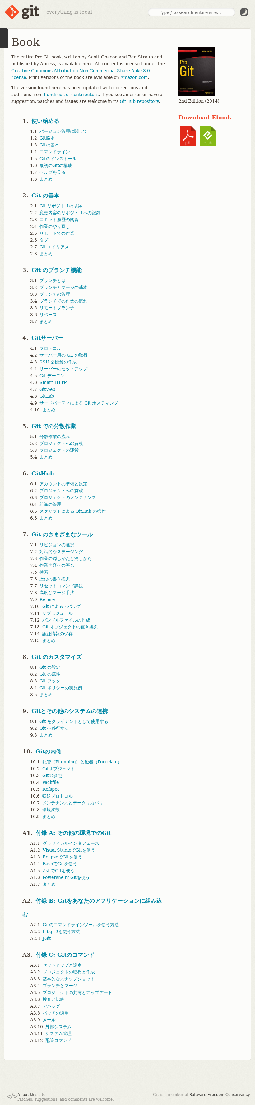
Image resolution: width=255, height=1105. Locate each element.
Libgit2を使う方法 (61, 931)
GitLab (46, 396)
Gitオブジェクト (58, 768)
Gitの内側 (48, 751)
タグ (43, 240)
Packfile (50, 782)
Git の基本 (45, 195)
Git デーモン (52, 375)
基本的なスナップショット (69, 978)
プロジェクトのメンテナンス (67, 497)
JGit (47, 938)
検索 (43, 572)
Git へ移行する (54, 728)
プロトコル (50, 348)
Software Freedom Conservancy (219, 1095)
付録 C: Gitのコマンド (65, 954)
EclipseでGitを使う (62, 856)
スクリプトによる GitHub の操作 (72, 511)
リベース (48, 314)
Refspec (51, 789)
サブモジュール (57, 613)
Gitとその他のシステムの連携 (69, 711)
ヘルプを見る (52, 172)
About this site (31, 1095)
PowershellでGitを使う (66, 877)
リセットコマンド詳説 (61, 585)
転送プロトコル (57, 795)
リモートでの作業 (56, 233)
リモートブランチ (56, 307)
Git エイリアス (54, 246)
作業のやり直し (54, 226)
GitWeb (47, 389)
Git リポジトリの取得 (60, 205)
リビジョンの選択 (56, 544)
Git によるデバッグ (61, 606)
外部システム (58, 1026)
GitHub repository (139, 101)
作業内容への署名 (56, 565)
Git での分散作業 (53, 426)
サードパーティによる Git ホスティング (78, 402)
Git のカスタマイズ (56, 657)
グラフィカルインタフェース (71, 843)
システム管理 (58, 1033)
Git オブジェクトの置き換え (70, 626)
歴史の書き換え (54, 578)
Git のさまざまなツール (62, 534)
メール (49, 1019)
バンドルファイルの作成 (66, 619)
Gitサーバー (47, 338)
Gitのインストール (57, 158)
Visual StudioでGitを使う (69, 850)
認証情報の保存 (57, 633)
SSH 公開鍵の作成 (58, 361)
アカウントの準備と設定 (63, 483)
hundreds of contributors (71, 94)
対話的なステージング (61, 551)
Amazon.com (134, 77)
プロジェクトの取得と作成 (69, 971)
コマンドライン (54, 151)
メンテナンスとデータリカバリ (72, 802)
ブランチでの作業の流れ (63, 300)
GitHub (42, 473)
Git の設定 (49, 667)
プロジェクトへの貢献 (61, 443)
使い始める (45, 121)
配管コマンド (58, 1040)
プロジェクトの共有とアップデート (77, 992)
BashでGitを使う (60, 863)
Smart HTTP (53, 382)
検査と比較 (53, 999)
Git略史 (47, 138)
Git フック (49, 680)
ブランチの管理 (54, 294)
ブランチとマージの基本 (63, 287)
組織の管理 (50, 504)
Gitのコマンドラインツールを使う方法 (81, 924)
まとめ (46, 179)
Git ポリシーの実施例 (60, 687)
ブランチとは (52, 280)
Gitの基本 (49, 144)
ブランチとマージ (60, 985)
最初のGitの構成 (55, 165)
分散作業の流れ (54, 436)
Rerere (47, 599)
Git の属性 (49, 674)
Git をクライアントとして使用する (73, 721)
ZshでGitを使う (59, 870)
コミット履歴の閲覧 (59, 219)
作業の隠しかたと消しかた (65, 558)
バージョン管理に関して (63, 131)
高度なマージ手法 (56, 592)
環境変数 (51, 809)
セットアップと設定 (62, 965)
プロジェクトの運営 (59, 450)
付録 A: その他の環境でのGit (73, 833)
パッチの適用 (56, 1012)
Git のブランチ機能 (56, 270)
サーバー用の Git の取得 (63, 355)
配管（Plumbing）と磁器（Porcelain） (82, 761)
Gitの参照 (52, 775)
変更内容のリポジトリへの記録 (69, 212)
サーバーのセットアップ (63, 368)
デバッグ (51, 1006)
